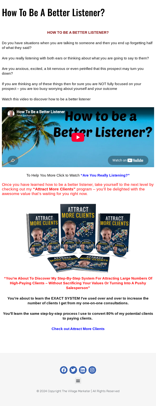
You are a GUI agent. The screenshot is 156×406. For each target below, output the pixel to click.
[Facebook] (64, 370)
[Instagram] (92, 370)
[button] (78, 381)
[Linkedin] (83, 370)
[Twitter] (73, 370)
